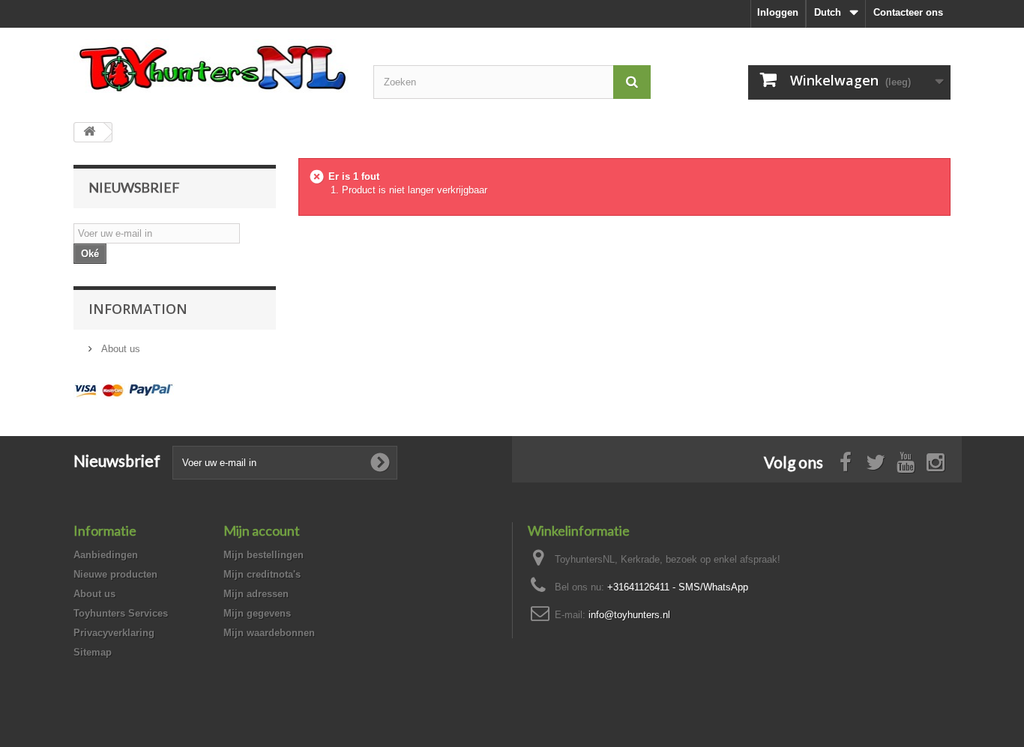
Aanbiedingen (105, 554)
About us (119, 348)
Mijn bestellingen (263, 554)
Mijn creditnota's (262, 574)
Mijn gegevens (257, 613)
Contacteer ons (908, 12)
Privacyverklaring (113, 632)
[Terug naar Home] (89, 132)
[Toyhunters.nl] (212, 66)
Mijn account (261, 530)
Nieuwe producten (115, 574)
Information (137, 309)
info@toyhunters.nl (629, 614)
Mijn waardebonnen (269, 632)
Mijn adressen (256, 593)
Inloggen (777, 12)
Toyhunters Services (120, 613)
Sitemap (92, 652)
